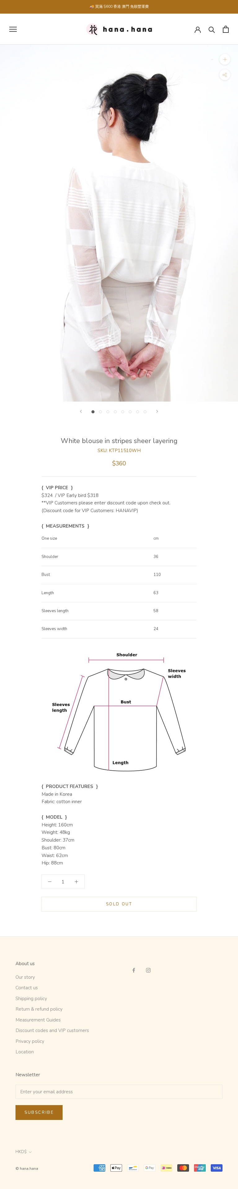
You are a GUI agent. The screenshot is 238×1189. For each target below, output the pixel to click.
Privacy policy (29, 1041)
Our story (25, 977)
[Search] (212, 29)
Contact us (26, 988)
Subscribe (39, 1112)
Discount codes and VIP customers (52, 1030)
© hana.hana (26, 1168)
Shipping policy (31, 998)
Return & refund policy (39, 1009)
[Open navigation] (13, 29)
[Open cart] (226, 29)
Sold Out (119, 904)
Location (24, 1052)
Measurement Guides (38, 1020)
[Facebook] (133, 970)
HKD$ (21, 1152)
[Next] (157, 411)
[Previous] (81, 411)
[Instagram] (148, 970)
